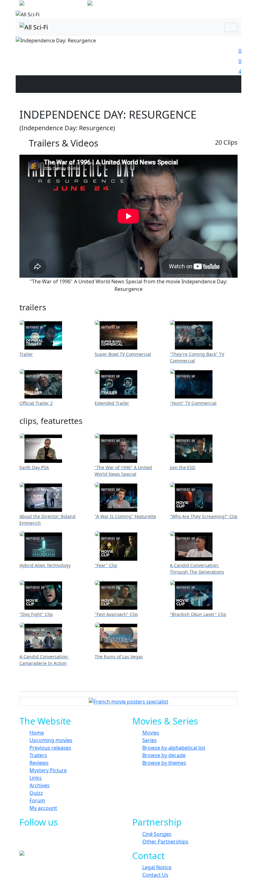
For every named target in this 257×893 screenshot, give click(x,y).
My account (43, 808)
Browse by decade (164, 755)
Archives (39, 785)
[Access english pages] (109, 4)
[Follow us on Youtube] (63, 840)
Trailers (38, 755)
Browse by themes (164, 762)
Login (230, 6)
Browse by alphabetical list (173, 747)
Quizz (36, 792)
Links (35, 777)
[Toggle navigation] (231, 27)
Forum (37, 800)
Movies (150, 732)
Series (149, 740)
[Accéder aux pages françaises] (52, 4)
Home (36, 732)
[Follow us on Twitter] (49, 840)
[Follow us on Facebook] (35, 840)
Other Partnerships (165, 841)
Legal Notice (156, 867)
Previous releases (50, 747)
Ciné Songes (156, 834)
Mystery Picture (48, 770)
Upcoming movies (50, 740)
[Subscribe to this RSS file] (77, 840)
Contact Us (155, 874)
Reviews (39, 762)
